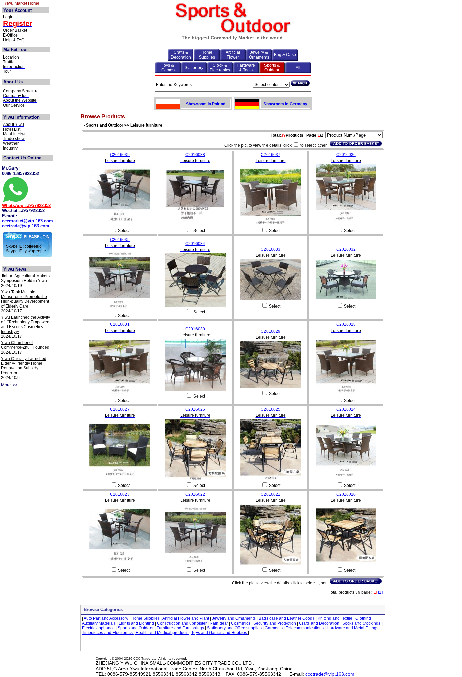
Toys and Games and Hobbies (219, 632)
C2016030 (195, 328)
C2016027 (120, 409)
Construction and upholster (182, 623)
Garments (274, 628)
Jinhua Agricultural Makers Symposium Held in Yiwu (25, 278)
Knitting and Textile (335, 618)
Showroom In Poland (205, 103)
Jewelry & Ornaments (259, 55)
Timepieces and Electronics (108, 632)
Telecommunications (305, 628)
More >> (9, 384)
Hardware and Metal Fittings (353, 628)
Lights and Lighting (136, 623)
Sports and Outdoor (136, 628)
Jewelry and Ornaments (233, 618)
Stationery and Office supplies (234, 628)
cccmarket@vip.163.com (27, 220)
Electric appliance (98, 628)
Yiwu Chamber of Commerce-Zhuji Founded (25, 345)
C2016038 (195, 154)
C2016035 (120, 239)
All (298, 67)
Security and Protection (274, 623)
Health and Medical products (162, 632)
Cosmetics (240, 623)
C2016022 (195, 494)
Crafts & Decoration (181, 55)
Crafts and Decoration (319, 623)
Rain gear (219, 623)
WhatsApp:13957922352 (26, 205)
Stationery (194, 67)
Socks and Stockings (362, 623)
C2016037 (270, 154)
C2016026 (195, 409)
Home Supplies (207, 55)
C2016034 (195, 243)
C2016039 (120, 154)
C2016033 (270, 249)
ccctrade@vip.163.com (25, 225)
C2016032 (346, 249)
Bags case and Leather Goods (286, 618)
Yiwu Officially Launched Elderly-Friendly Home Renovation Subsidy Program (23, 365)
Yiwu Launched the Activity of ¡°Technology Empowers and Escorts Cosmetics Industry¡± (25, 324)
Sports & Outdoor (272, 67)
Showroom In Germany (285, 103)
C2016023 (120, 494)
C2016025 (270, 409)
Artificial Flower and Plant (185, 618)
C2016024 (346, 409)
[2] (380, 592)
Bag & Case (285, 54)
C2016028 (346, 324)
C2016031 (120, 324)
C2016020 (346, 494)
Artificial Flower (233, 55)
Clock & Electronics (220, 67)
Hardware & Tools (246, 67)
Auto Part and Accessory (105, 618)
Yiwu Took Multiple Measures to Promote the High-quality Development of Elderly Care (25, 299)
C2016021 (270, 494)
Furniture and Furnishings (181, 628)
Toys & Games (168, 67)
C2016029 (270, 331)
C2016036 (346, 154)
